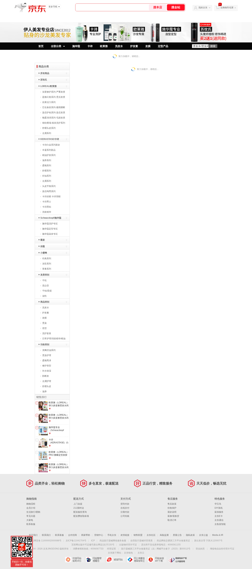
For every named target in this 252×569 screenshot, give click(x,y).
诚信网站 (115, 560)
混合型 (45, 285)
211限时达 (78, 508)
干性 (44, 280)
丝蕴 (42, 246)
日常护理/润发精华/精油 (53, 338)
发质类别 (44, 274)
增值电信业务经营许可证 (222, 548)
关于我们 (33, 535)
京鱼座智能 (220, 524)
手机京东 (111, 535)
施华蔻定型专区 (50, 228)
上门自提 (77, 504)
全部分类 (56, 46)
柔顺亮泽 (46, 360)
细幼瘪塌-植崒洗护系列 (53, 123)
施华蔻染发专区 (50, 234)
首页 (41, 46)
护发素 (134, 46)
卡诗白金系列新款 (51, 145)
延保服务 (219, 512)
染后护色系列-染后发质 (53, 112)
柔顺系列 (46, 165)
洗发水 (119, 46)
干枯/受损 (47, 290)
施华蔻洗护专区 (50, 223)
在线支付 (124, 508)
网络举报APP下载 (157, 560)
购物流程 (30, 504)
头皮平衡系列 (49, 186)
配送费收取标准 (81, 516)
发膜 (148, 46)
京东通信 (219, 520)
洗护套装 (46, 333)
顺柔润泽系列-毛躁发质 (53, 117)
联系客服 (30, 524)
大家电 (29, 520)
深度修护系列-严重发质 (53, 92)
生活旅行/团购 (33, 512)
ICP (93, 540)
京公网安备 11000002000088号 (45, 540)
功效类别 (44, 344)
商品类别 (44, 302)
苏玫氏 (43, 79)
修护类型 (46, 365)
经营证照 (111, 548)
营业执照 (200, 548)
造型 (44, 328)
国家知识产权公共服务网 (177, 560)
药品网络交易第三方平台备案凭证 (173, 540)
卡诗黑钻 (46, 207)
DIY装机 (219, 508)
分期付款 (124, 512)
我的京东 (203, 7)
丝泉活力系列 (49, 102)
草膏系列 (46, 269)
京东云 (141, 552)
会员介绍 (30, 508)
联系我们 (46, 535)
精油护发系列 (49, 155)
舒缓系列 (46, 170)
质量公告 (177, 535)
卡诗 (90, 46)
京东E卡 (219, 516)
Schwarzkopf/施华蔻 (50, 218)
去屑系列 (46, 133)
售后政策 (172, 504)
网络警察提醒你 (95, 560)
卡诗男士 (46, 201)
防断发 (45, 376)
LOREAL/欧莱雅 (48, 86)
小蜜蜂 (43, 252)
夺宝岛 (218, 504)
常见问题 (30, 516)
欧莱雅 (104, 46)
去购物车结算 (227, 7)
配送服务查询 (80, 512)
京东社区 (151, 535)
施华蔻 (76, 46)
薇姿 (42, 240)
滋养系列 (46, 160)
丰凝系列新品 (49, 150)
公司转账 (124, 516)
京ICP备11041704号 (76, 540)
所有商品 (44, 73)
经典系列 (46, 258)
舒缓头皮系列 (49, 128)
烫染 (44, 323)
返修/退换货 (173, 516)
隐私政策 (190, 535)
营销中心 (98, 535)
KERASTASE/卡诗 (49, 139)
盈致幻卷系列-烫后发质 (53, 97)
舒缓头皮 (46, 386)
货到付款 (124, 504)
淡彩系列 (46, 263)
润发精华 (46, 212)
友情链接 (124, 535)
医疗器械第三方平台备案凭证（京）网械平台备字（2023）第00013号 (155, 548)
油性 (44, 296)
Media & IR (217, 535)
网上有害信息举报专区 (136, 560)
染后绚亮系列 (49, 191)
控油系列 (46, 176)
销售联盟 (138, 535)
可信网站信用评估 (74, 560)
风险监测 (164, 535)
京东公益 (203, 535)
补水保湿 (46, 371)
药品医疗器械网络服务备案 (113, 540)
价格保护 (172, 508)
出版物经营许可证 (128, 544)
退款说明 (172, 512)
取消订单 (172, 520)
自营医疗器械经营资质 (141, 540)
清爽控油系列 (49, 350)
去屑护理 (46, 381)
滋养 (44, 391)
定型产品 (163, 46)
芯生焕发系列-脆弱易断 (53, 107)
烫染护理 (46, 355)
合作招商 (72, 535)
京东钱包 (128, 552)
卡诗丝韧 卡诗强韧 (51, 196)
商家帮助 (85, 535)
